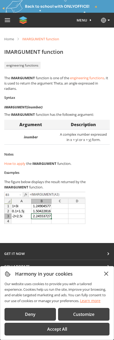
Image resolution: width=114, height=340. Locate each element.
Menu (82, 20)
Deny (30, 314)
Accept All (57, 329)
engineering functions (22, 65)
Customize (83, 314)
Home (9, 39)
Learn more (90, 300)
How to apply (14, 163)
